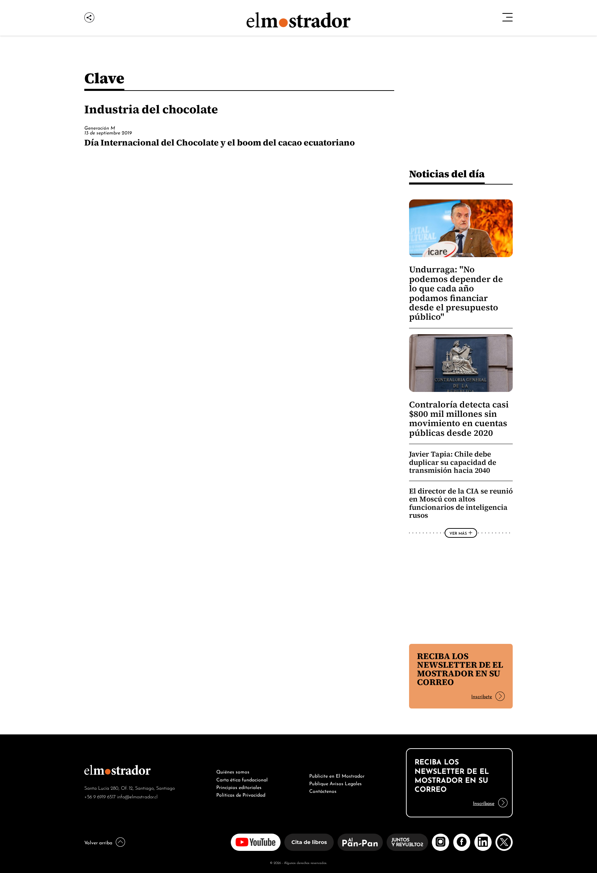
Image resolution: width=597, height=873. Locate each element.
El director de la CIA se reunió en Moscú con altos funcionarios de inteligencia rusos (461, 503)
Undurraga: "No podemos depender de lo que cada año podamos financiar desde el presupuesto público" (456, 293)
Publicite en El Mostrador (336, 775)
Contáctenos (323, 790)
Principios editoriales (239, 786)
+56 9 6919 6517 (100, 796)
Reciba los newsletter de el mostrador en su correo (460, 669)
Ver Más (458, 533)
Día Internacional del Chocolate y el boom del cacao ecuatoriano (219, 142)
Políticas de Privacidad (240, 794)
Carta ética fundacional (242, 779)
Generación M (99, 127)
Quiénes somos (232, 771)
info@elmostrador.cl (137, 796)
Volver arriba (98, 841)
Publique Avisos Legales (335, 782)
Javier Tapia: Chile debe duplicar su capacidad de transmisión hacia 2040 (452, 462)
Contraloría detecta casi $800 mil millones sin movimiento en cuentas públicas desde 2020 (459, 419)
